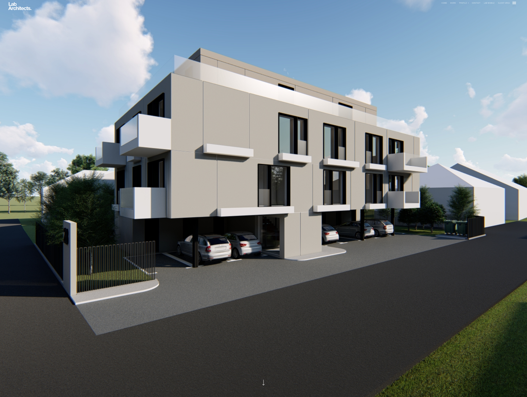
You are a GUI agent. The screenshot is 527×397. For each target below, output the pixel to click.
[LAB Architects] (19, 6)
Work (453, 3)
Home (444, 3)
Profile (463, 3)
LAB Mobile (489, 3)
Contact (476, 3)
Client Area (504, 3)
